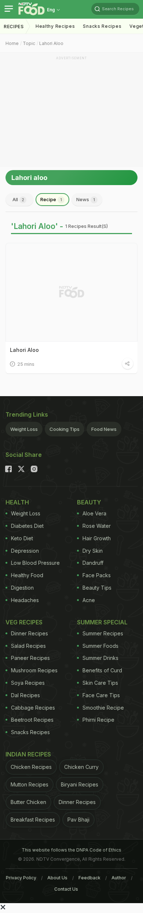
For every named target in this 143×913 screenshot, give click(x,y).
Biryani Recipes (79, 784)
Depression (25, 551)
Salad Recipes (28, 646)
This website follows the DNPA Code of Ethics (71, 850)
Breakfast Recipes (33, 819)
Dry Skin (92, 551)
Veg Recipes (24, 622)
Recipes (14, 26)
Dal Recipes (25, 695)
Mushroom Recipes (34, 670)
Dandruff (92, 563)
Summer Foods (100, 646)
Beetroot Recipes (32, 720)
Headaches (25, 600)
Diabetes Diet (27, 526)
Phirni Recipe (98, 720)
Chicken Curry (81, 767)
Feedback (89, 877)
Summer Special (102, 622)
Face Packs (96, 575)
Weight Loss (24, 429)
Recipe (51, 199)
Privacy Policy (21, 877)
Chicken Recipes (31, 767)
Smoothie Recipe (103, 708)
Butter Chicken (28, 802)
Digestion (22, 588)
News (85, 199)
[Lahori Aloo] (72, 292)
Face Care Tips (101, 695)
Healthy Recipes (55, 26)
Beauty (89, 502)
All (18, 199)
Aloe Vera (94, 513)
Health (17, 502)
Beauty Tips (96, 588)
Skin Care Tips (100, 683)
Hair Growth (96, 538)
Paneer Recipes (30, 658)
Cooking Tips (65, 429)
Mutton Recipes (29, 784)
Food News (104, 429)
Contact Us (66, 889)
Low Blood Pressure (35, 563)
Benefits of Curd (102, 670)
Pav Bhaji (78, 819)
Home (12, 43)
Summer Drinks (100, 658)
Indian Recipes (28, 754)
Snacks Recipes (102, 26)
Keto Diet (22, 538)
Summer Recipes (102, 633)
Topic (29, 43)
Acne (88, 600)
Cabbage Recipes (33, 708)
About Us (57, 877)
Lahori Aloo (51, 43)
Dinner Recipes (29, 633)
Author (118, 877)
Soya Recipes (28, 683)
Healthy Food (27, 575)
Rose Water (96, 526)
